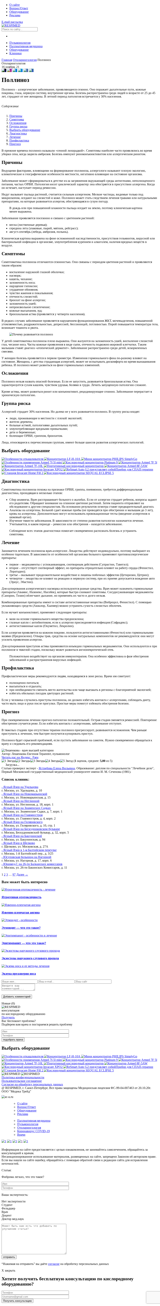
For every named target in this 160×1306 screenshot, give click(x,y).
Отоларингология (29, 1127)
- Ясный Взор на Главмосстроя (22, 815)
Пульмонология (19, 42)
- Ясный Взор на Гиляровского (22, 822)
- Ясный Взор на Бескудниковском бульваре (31, 829)
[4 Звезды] (52, 761)
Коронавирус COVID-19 (33, 1131)
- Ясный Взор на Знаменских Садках (26, 808)
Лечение (15, 137)
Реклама (14, 15)
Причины (15, 116)
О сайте (14, 4)
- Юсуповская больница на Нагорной (26, 857)
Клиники (15, 53)
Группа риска (18, 126)
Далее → (22, 874)
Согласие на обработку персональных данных (32, 1084)
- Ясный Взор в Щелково (18, 843)
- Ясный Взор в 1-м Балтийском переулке (29, 850)
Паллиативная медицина (26, 46)
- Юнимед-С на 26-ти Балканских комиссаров (32, 864)
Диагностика (18, 133)
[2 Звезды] (23, 761)
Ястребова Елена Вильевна (57, 768)
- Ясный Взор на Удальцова (20, 787)
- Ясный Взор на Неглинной (20, 801)
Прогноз (15, 144)
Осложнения (17, 123)
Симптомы (16, 119)
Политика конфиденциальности (23, 1077)
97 (14, 874)
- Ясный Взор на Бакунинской (22, 836)
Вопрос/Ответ (18, 8)
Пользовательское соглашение (22, 1081)
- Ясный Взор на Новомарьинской (24, 794)
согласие (54, 1264)
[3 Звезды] (37, 761)
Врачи (21, 1134)
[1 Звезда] (9, 761)
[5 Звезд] (66, 761)
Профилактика (19, 140)
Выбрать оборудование (24, 130)
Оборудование (19, 11)
